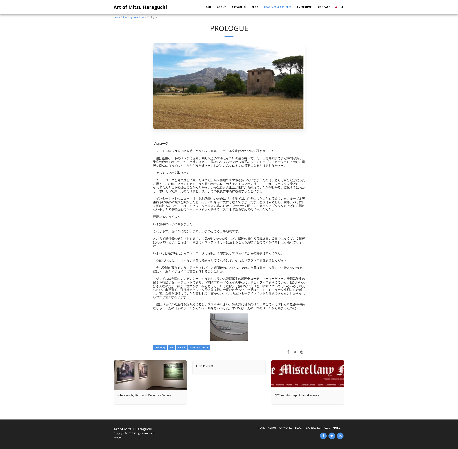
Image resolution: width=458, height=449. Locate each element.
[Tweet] (295, 352)
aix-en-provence (199, 347)
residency (160, 347)
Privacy (117, 437)
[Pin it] (301, 352)
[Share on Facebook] (288, 352)
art (171, 347)
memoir (181, 347)
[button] (341, 7)
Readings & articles (133, 17)
